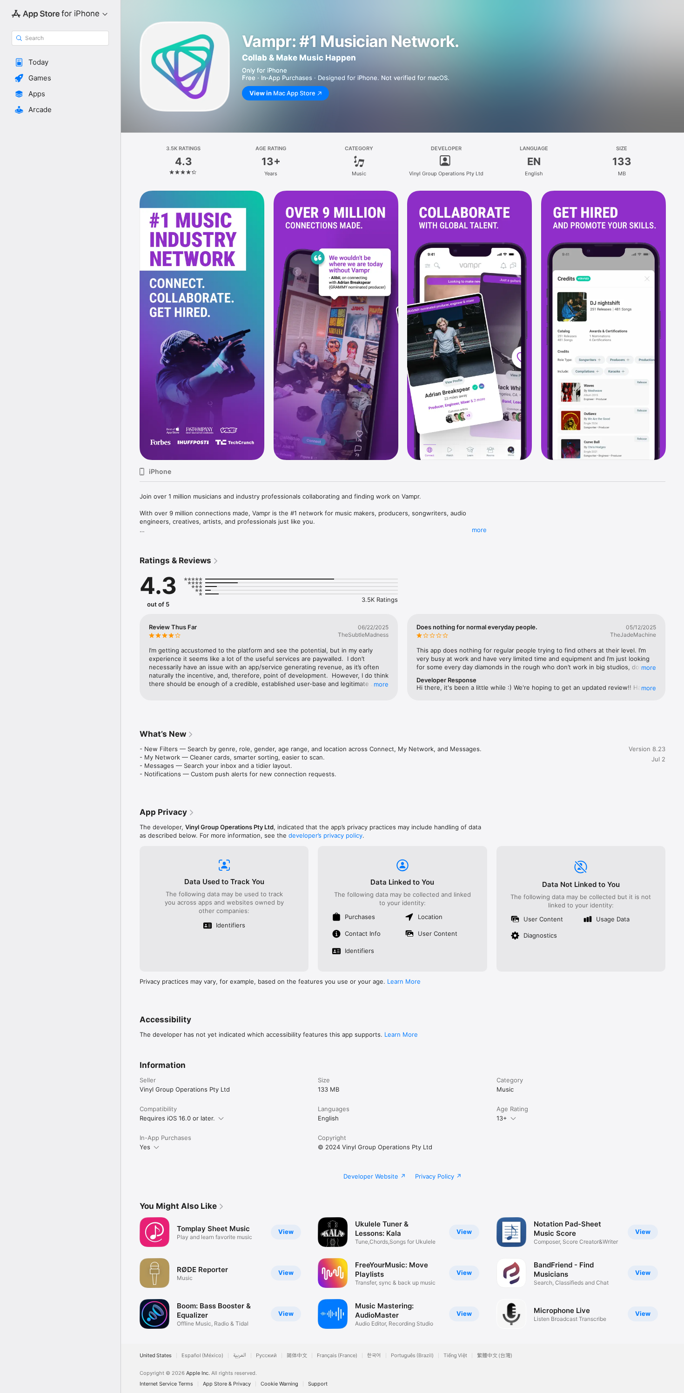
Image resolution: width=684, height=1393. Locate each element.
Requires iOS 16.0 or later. (177, 1118)
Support (318, 1383)
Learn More (404, 981)
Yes (145, 1147)
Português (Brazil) (412, 1355)
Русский (266, 1355)
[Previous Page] (130, 325)
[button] (60, 62)
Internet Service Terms (166, 1383)
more (479, 529)
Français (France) (337, 1355)
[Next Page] (674, 325)
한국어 (374, 1355)
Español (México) (202, 1355)
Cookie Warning (279, 1383)
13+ (501, 1118)
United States (156, 1355)
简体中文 (297, 1355)
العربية (239, 1355)
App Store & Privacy (227, 1383)
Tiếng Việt (455, 1355)
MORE (381, 684)
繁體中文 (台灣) (494, 1355)
